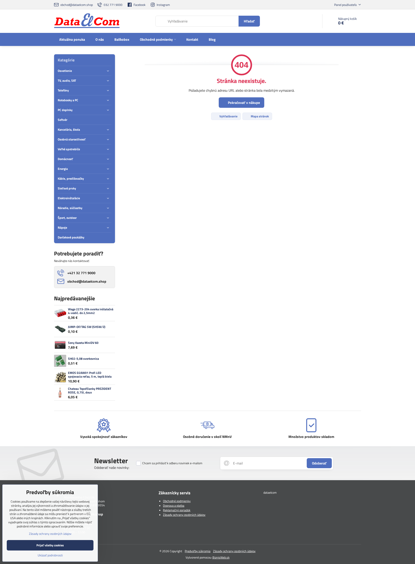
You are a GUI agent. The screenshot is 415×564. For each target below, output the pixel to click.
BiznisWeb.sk (221, 557)
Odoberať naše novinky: (111, 467)
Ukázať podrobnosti (50, 555)
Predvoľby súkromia (197, 551)
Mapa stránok (259, 116)
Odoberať (319, 463)
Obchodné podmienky (177, 501)
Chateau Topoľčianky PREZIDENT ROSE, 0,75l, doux (89, 390)
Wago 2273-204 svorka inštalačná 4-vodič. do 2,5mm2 (90, 311)
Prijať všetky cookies (50, 545)
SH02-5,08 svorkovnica (83, 358)
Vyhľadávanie (228, 116)
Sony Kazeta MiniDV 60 (83, 342)
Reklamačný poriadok (176, 510)
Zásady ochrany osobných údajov (184, 514)
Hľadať (249, 21)
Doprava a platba (173, 505)
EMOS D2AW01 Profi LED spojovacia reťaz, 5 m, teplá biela (90, 374)
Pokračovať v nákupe (243, 102)
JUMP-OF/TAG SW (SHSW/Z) (86, 326)
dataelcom (270, 492)
